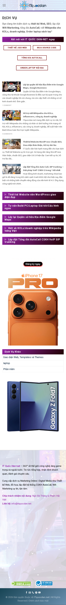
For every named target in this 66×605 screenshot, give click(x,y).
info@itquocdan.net (21, 503)
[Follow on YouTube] (39, 592)
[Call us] (33, 592)
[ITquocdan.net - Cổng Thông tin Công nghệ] (33, 5)
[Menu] (4, 5)
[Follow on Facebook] (26, 592)
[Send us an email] (30, 592)
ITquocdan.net (41, 597)
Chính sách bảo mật (39, 600)
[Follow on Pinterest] (36, 592)
